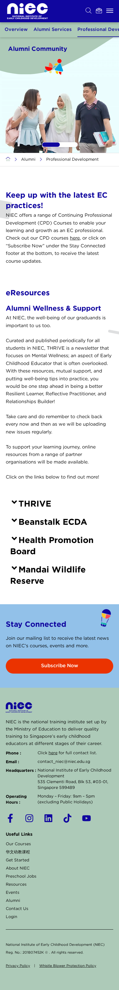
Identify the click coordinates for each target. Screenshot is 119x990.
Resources (16, 884)
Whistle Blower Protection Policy (67, 965)
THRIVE (34, 503)
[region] (59, 95)
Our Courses (18, 844)
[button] (51, 144)
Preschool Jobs (21, 876)
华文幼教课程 (18, 852)
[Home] (8, 159)
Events (12, 892)
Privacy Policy (18, 965)
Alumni (28, 159)
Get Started (17, 860)
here (75, 238)
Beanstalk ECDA (52, 521)
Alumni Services (53, 29)
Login (11, 917)
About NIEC (17, 868)
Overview (16, 29)
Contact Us (17, 909)
